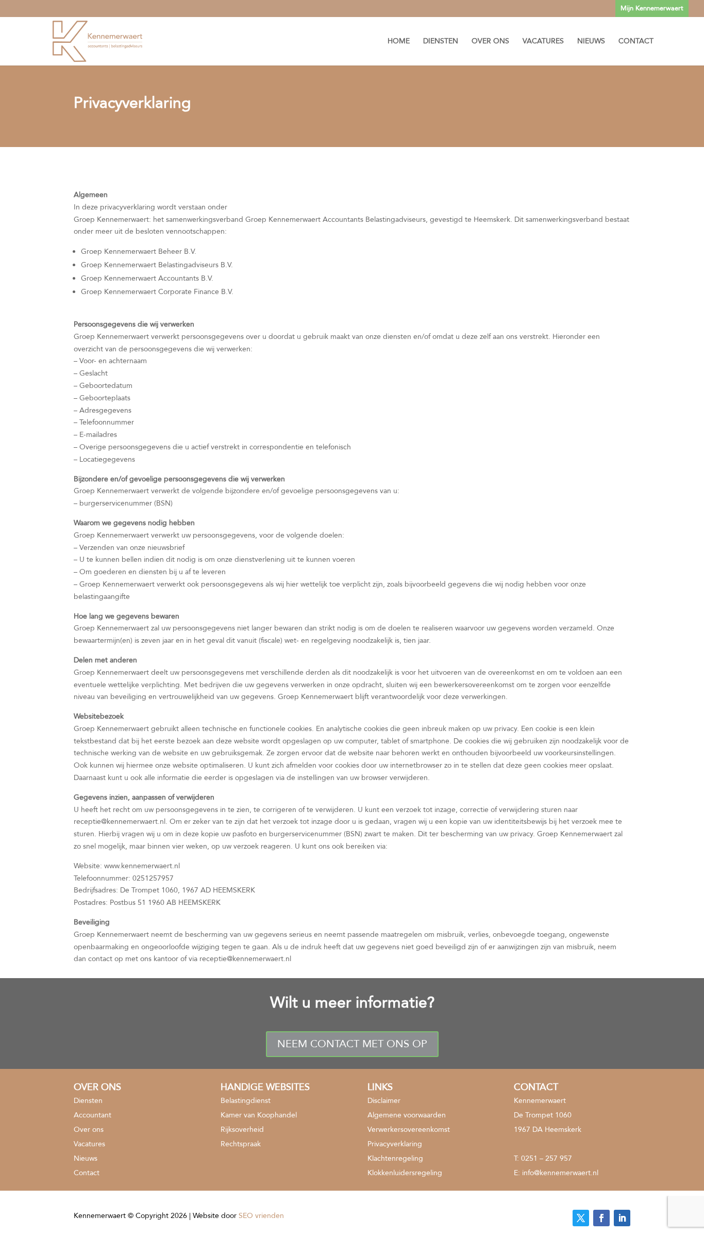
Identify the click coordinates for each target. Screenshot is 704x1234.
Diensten (440, 42)
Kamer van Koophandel (259, 1115)
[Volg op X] (581, 1218)
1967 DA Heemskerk (547, 1129)
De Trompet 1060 (543, 1115)
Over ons (490, 42)
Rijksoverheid (242, 1129)
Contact (635, 42)
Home (399, 42)
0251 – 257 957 (546, 1158)
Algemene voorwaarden (406, 1115)
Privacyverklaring (394, 1144)
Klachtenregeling (395, 1158)
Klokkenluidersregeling (404, 1173)
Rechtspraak (241, 1144)
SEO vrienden (261, 1216)
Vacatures (543, 42)
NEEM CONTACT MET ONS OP (352, 1044)
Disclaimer (383, 1101)
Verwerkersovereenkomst (408, 1129)
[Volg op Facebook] (601, 1218)
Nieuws (591, 42)
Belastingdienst (246, 1101)
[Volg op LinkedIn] (622, 1218)
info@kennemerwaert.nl (560, 1173)
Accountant (92, 1115)
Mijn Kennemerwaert (652, 8)
